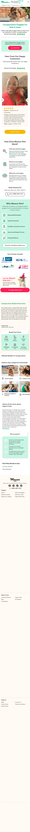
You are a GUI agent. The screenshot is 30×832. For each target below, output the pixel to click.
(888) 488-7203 (21, 1)
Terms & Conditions (20, 704)
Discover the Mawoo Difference (15, 245)
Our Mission (18, 599)
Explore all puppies (20, 492)
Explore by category (6, 496)
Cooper (10, 123)
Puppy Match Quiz (19, 496)
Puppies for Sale (6, 5)
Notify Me (16, 47)
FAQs (2, 702)
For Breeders (4, 601)
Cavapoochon (15, 5)
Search (3, 492)
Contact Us (18, 702)
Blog (2, 599)
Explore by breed (5, 494)
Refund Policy (4, 706)
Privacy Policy (4, 704)
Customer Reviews (6, 597)
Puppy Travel (18, 597)
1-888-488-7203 (16, 488)
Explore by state (19, 494)
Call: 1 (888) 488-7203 (16, 194)
